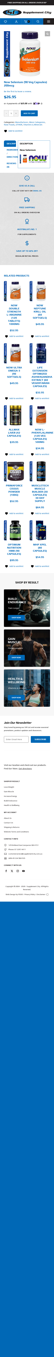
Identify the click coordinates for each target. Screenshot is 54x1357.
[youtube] (23, 871)
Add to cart (29, 113)
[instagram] (17, 871)
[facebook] (6, 871)
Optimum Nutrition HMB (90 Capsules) (14, 549)
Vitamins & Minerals (32, 124)
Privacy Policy (30, 894)
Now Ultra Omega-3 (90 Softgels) (14, 372)
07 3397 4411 (20, 849)
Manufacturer (21, 122)
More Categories (37, 122)
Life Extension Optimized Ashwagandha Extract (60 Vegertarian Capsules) (42, 377)
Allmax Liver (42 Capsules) (14, 432)
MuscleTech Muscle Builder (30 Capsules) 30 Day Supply (40, 493)
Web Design (10, 894)
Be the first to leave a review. (18, 91)
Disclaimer (41, 894)
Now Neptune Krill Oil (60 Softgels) (40, 311)
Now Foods (9, 124)
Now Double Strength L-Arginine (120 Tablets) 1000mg (14, 314)
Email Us (37, 191)
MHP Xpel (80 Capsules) (40, 547)
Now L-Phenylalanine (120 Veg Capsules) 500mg (42, 435)
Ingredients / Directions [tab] (11, 153)
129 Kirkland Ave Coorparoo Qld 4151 (23, 845)
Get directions (25, 768)
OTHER (19, 124)
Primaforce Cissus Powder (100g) (14, 490)
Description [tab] (11, 143)
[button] (47, 33)
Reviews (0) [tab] (11, 165)
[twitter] (12, 871)
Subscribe (40, 739)
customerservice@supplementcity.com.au (25, 854)
